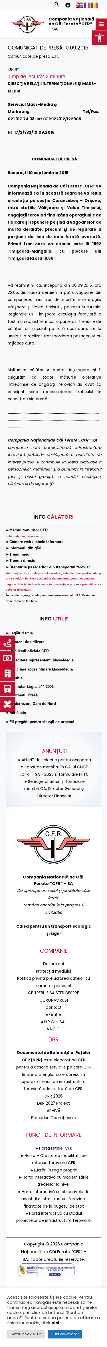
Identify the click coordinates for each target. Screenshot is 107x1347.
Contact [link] (53, 1007)
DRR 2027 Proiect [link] (53, 1103)
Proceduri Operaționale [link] (53, 1118)
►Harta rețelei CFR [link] (53, 1148)
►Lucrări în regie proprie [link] (53, 1170)
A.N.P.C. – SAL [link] (53, 1022)
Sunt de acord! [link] (65, 1334)
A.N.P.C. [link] (53, 1029)
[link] (99, 37)
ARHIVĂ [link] (53, 1110)
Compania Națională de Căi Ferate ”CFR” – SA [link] (71, 24)
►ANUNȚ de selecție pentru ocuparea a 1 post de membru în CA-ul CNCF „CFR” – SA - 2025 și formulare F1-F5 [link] (54, 767)
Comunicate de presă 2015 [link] (34, 56)
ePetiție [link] (53, 1014)
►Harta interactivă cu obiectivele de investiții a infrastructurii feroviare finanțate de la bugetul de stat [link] (54, 1199)
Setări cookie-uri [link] (26, 1334)
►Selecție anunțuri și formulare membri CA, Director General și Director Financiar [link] (54, 789)
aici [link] (55, 1323)
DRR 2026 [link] (54, 1096)
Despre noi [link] (53, 964)
